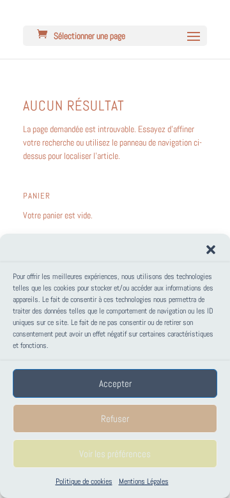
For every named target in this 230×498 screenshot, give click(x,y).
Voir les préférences (115, 454)
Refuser (115, 418)
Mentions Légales (144, 481)
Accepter (115, 383)
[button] (210, 249)
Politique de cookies (84, 481)
